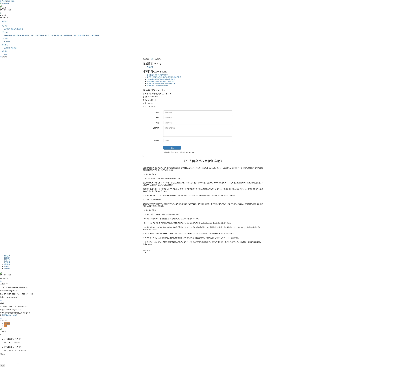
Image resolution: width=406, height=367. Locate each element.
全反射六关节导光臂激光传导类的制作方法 (161, 83)
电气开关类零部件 (93, 35)
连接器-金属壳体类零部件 (12, 35)
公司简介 (7, 29)
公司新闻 (7, 48)
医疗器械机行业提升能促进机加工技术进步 (161, 79)
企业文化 (13, 29)
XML (12, 1)
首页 (152, 59)
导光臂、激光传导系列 (52, 35)
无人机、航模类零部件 (79, 35)
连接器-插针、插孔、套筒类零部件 (32, 35)
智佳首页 (5, 21)
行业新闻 (13, 48)
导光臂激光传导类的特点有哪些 (157, 75)
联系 (5, 54)
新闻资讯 (5, 45)
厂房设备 (5, 38)
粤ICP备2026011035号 (9, 315)
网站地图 (3, 1)
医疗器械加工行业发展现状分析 (157, 85)
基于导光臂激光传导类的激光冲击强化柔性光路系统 (164, 77)
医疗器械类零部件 (66, 35)
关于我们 (5, 26)
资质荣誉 (20, 29)
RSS (8, 1)
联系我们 (5, 51)
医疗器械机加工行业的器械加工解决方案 (160, 81)
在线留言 (150, 67)
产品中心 (5, 32)
